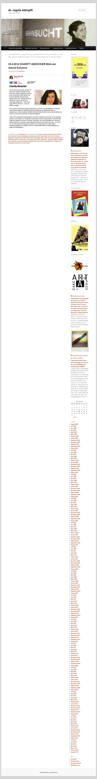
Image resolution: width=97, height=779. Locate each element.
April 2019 (74, 601)
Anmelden (74, 759)
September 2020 (75, 567)
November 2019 (75, 587)
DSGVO (81, 48)
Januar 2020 (74, 583)
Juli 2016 (73, 667)
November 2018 (75, 611)
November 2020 (75, 563)
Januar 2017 (74, 655)
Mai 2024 (73, 478)
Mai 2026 (73, 430)
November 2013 (75, 732)
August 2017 (74, 641)
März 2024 (74, 482)
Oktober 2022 (75, 516)
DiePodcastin (77, 151)
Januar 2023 (74, 510)
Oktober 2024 (75, 468)
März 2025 (74, 458)
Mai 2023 (73, 502)
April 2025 (74, 456)
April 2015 (74, 698)
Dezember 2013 (75, 730)
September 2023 (75, 494)
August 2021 (74, 545)
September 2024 (75, 470)
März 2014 (74, 724)
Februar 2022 (74, 533)
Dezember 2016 (75, 657)
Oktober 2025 (75, 444)
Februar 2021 (74, 557)
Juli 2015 (73, 692)
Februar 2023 (74, 508)
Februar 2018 (74, 629)
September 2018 (75, 615)
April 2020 (74, 577)
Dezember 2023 (75, 488)
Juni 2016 (73, 669)
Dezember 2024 (75, 464)
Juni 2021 (73, 549)
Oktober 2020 (75, 565)
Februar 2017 (74, 653)
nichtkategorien (22, 134)
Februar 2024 (74, 484)
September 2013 (75, 736)
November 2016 (75, 659)
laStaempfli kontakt (71, 48)
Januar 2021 (74, 559)
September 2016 (75, 663)
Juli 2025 (73, 450)
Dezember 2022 (75, 512)
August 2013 (74, 738)
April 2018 (74, 625)
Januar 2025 (74, 462)
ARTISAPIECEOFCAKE (79, 296)
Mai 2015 (73, 696)
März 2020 (74, 579)
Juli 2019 (73, 595)
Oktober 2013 (75, 734)
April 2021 (74, 553)
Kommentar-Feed (76, 763)
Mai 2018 (73, 623)
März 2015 (74, 700)
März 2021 (74, 555)
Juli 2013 (73, 740)
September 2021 (75, 543)
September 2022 (75, 518)
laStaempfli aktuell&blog (15, 48)
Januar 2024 (74, 486)
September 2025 (75, 446)
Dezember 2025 (75, 440)
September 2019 (75, 591)
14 (81, 409)
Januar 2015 (74, 704)
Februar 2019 (74, 605)
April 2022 (74, 529)
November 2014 (75, 708)
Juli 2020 (73, 571)
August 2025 (74, 448)
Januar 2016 (74, 679)
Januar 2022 (74, 535)
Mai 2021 (73, 551)
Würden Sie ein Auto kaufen (22, 143)
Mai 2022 (73, 527)
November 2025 (75, 442)
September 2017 (75, 639)
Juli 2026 (73, 426)
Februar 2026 (74, 436)
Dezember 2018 (75, 609)
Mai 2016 (73, 671)
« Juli (74, 417)
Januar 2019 (74, 607)
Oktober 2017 (75, 637)
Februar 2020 (74, 581)
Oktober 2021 (75, 541)
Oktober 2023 (75, 492)
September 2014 (75, 712)
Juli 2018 (73, 619)
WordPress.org (75, 765)
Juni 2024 (73, 476)
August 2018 (74, 617)
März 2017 (74, 651)
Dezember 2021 (75, 537)
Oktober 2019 (75, 589)
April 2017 (74, 649)
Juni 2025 (73, 452)
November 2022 (75, 514)
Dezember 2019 (75, 585)
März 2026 (74, 434)
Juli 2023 (73, 498)
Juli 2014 (73, 716)
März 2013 (74, 748)
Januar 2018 (74, 631)
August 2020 (74, 569)
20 (79, 411)
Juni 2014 (73, 718)
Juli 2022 (73, 523)
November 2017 (75, 635)
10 (72, 409)
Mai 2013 (73, 744)
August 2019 (74, 593)
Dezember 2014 (75, 706)
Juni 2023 (73, 500)
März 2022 (74, 531)
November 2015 (75, 684)
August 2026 (74, 424)
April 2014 (74, 722)
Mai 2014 (73, 720)
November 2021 (75, 539)
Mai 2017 (73, 647)
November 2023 (75, 490)
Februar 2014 (74, 726)
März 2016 (74, 675)
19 (77, 411)
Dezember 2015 (75, 682)
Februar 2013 (74, 750)
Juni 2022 (73, 525)
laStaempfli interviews (31, 48)
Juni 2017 (73, 645)
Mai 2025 (73, 454)
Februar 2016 (74, 677)
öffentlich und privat (13, 139)
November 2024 (75, 466)
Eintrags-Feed (75, 761)
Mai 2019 (73, 599)
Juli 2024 (73, 474)
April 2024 (74, 480)
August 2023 (74, 496)
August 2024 (74, 472)
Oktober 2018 (75, 613)
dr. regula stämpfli (20, 10)
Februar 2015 (74, 702)
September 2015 (75, 688)
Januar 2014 (74, 728)
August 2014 (74, 714)
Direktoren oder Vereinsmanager (53, 138)
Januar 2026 (74, 438)
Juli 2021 (73, 547)
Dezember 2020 (75, 561)
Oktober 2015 (75, 686)
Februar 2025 (74, 460)
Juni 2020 (73, 573)
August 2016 (74, 665)
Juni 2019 (73, 597)
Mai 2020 (73, 575)
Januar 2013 (74, 752)
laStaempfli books (58, 48)
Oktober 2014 (75, 710)
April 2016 (74, 673)
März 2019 (74, 603)
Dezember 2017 (75, 633)
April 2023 (74, 504)
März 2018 (74, 627)
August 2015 (74, 690)
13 (79, 409)
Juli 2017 (73, 643)
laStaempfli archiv (45, 48)
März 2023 (74, 506)
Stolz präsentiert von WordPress (48, 772)
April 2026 (74, 432)
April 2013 (74, 746)
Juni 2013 (73, 742)
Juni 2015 (73, 694)
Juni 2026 (73, 428)
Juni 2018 (73, 621)
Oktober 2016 (75, 661)
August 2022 (74, 521)
